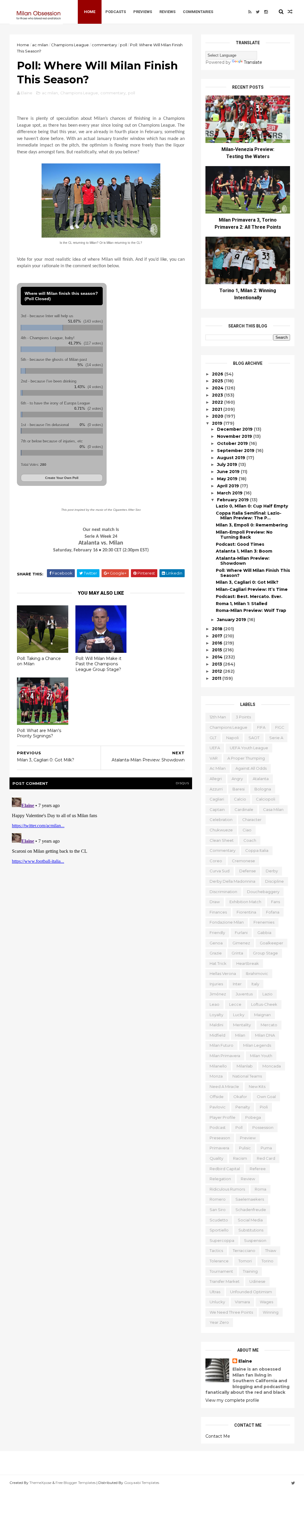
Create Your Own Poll (61, 478)
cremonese (243, 860)
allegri (216, 778)
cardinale (244, 809)
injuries (216, 983)
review (248, 1178)
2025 (218, 381)
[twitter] (258, 12)
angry (237, 778)
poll (123, 44)
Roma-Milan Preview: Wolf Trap (251, 610)
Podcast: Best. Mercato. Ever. (249, 596)
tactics (216, 1250)
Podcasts (115, 11)
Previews (142, 11)
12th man (218, 717)
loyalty (216, 1014)
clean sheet (222, 840)
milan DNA (265, 1035)
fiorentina (246, 912)
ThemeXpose (40, 1482)
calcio (240, 799)
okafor (240, 1096)
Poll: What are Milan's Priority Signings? (39, 733)
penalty (242, 1107)
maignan (262, 1014)
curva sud (219, 870)
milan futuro (221, 1045)
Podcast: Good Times (240, 544)
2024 (218, 388)
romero (218, 1199)
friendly (217, 932)
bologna (262, 789)
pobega (253, 1117)
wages (266, 1301)
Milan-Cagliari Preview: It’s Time (252, 589)
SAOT (253, 737)
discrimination (223, 891)
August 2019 (231, 457)
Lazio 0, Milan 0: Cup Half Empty (252, 506)
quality (216, 1158)
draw (215, 901)
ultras (215, 1291)
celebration (221, 819)
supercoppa (222, 1240)
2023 (218, 395)
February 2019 (233, 499)
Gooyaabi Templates (141, 1482)
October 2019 (233, 443)
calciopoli (265, 799)
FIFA (261, 727)
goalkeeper (271, 943)
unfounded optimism (251, 1291)
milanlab (245, 1066)
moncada (271, 1066)
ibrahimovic (257, 973)
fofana (272, 912)
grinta (237, 953)
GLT (213, 737)
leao (214, 1004)
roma (260, 1189)
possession (262, 1127)
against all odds (251, 768)
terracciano (244, 1250)
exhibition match (245, 901)
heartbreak (247, 963)
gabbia (264, 932)
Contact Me (217, 1436)
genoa (216, 943)
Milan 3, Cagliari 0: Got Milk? (247, 582)
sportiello (219, 1230)
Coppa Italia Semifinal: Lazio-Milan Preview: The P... (248, 515)
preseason (220, 1137)
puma (266, 1147)
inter (237, 983)
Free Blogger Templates (76, 1482)
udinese (257, 1281)
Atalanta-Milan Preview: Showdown (243, 561)
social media (250, 1220)
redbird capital (225, 1168)
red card (266, 1158)
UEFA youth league (249, 747)
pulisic (245, 1147)
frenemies (264, 922)
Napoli (232, 737)
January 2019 (232, 619)
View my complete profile (232, 1400)
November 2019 (235, 436)
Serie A (276, 737)
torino (267, 1261)
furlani (241, 932)
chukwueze (221, 830)
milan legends (257, 1045)
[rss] (249, 12)
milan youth (261, 1055)
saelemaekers (249, 1199)
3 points (243, 717)
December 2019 (235, 429)
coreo (216, 860)
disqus (182, 783)
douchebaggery (263, 891)
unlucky (217, 1301)
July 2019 (227, 464)
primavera (219, 1147)
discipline (274, 881)
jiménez (218, 994)
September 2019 (236, 450)
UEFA (215, 747)
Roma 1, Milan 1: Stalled (241, 603)
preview (248, 1137)
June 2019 (229, 471)
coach (249, 840)
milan (240, 1035)
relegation (220, 1178)
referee (258, 1168)
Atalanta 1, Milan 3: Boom (244, 551)
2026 (218, 374)
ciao (247, 830)
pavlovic (218, 1107)
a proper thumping (246, 758)
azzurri (216, 789)
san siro (218, 1209)
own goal (266, 1096)
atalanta (261, 778)
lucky (238, 1014)
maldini (216, 1024)
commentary (104, 44)
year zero (219, 1322)
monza (216, 1076)
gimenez (241, 943)
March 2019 (230, 493)
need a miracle (224, 1086)
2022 (218, 402)
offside (217, 1096)
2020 (218, 416)
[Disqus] (101, 869)
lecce (235, 1004)
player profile (222, 1117)
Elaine (245, 1361)
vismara (242, 1301)
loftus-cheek (264, 1004)
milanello (218, 1066)
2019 (218, 423)
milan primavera (225, 1055)
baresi (238, 789)
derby (272, 870)
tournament (221, 1271)
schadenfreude (250, 1209)
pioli (264, 1107)
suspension (255, 1240)
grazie (216, 953)
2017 (218, 636)
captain (217, 809)
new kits (257, 1086)
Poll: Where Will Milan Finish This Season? (253, 573)
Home (89, 11)
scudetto (219, 1220)
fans (275, 901)
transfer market (225, 1281)
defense (247, 870)
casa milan (273, 809)
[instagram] (266, 12)
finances (218, 912)
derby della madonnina (232, 881)
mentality (242, 1024)
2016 (218, 643)
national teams (247, 1076)
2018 (218, 628)
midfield (217, 1035)
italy (255, 983)
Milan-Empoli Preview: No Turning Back (244, 534)
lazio (267, 994)
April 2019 (228, 486)
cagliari (217, 799)
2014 (218, 657)
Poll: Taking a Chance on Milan (39, 661)
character (252, 819)
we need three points (231, 1312)
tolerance (219, 1261)
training (250, 1271)
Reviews (167, 11)
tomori (245, 1261)
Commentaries (198, 11)
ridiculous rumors (227, 1189)
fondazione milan (227, 922)
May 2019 (228, 478)
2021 (217, 409)
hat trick (218, 963)
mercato (269, 1024)
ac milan (40, 44)
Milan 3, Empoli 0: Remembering (252, 525)
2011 (217, 678)
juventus (244, 994)
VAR (214, 758)
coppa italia (256, 850)
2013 (217, 664)
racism (240, 1158)
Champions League (70, 44)
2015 (217, 650)
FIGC (279, 727)
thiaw (270, 1250)
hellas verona (223, 973)
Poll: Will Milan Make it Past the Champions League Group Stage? (98, 664)
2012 (217, 671)
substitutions (250, 1230)
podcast (218, 1127)
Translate (253, 62)
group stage (265, 953)
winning (270, 1312)
